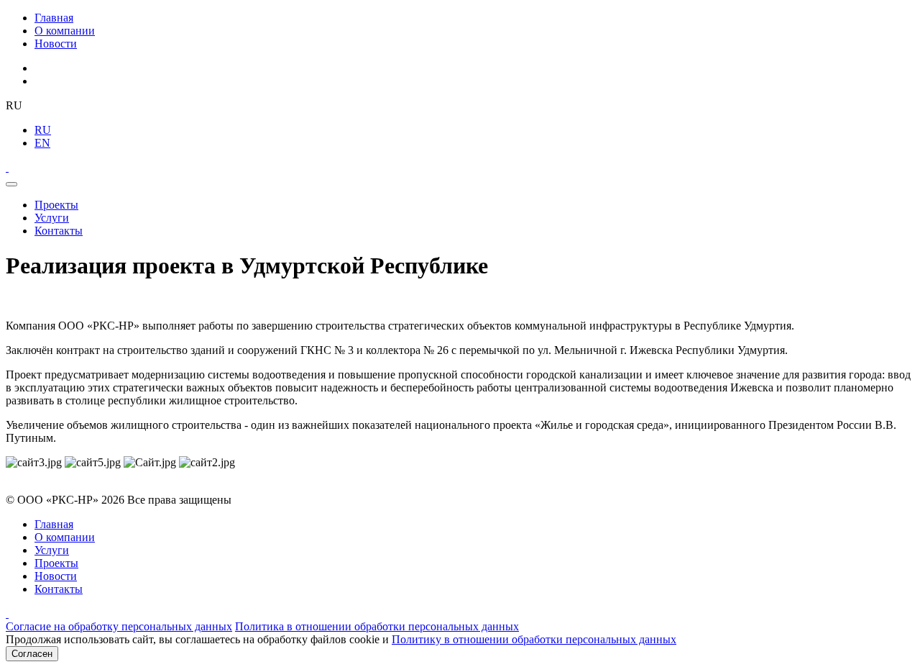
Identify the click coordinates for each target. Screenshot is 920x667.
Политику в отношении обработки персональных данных (534, 639)
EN (42, 143)
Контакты (58, 230)
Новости (55, 43)
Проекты (56, 205)
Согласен (32, 653)
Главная (53, 18)
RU (42, 130)
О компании (64, 30)
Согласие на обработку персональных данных (119, 626)
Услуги (51, 218)
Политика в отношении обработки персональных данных (377, 626)
